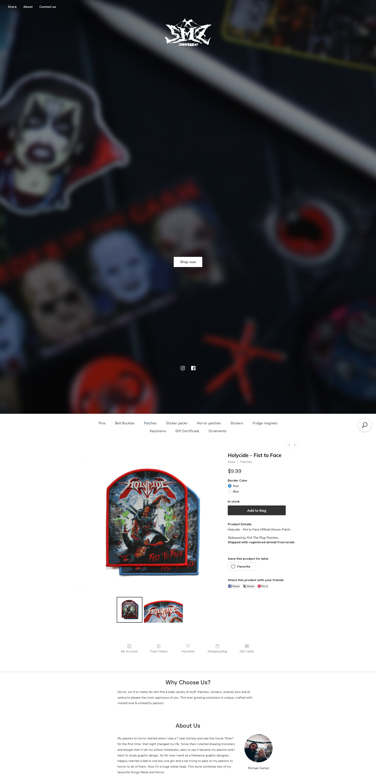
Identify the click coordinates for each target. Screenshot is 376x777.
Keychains (158, 431)
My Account (129, 651)
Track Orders (159, 651)
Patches (150, 423)
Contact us (47, 7)
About (28, 7)
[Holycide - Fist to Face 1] (163, 609)
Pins (102, 423)
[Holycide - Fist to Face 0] (129, 609)
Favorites (188, 651)
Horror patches (209, 423)
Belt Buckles (125, 423)
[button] (242, 566)
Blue (236, 491)
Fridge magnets (265, 423)
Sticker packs (176, 423)
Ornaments (217, 431)
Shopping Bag (217, 651)
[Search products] (364, 425)
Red (236, 486)
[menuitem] (289, 445)
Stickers (236, 423)
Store (12, 7)
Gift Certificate (187, 431)
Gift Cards (247, 651)
